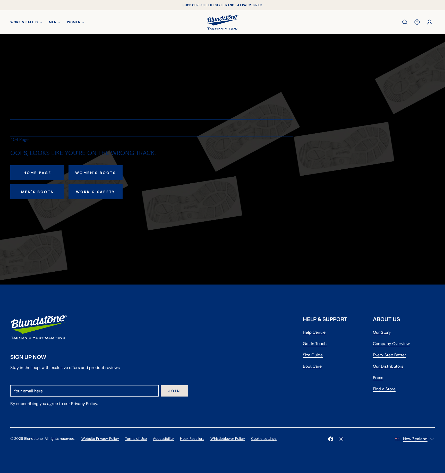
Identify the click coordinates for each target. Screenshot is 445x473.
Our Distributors (388, 366)
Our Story (382, 332)
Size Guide (313, 355)
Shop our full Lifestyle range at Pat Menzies (222, 5)
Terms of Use (136, 438)
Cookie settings (264, 438)
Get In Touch (315, 343)
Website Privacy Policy (100, 438)
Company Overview (391, 343)
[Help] (417, 22)
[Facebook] (331, 439)
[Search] (405, 22)
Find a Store (384, 389)
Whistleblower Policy (227, 438)
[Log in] (429, 22)
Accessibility (163, 438)
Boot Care (312, 366)
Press (378, 377)
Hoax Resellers (192, 438)
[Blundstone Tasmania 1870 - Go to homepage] (222, 22)
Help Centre (314, 332)
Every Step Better (389, 355)
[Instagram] (341, 439)
